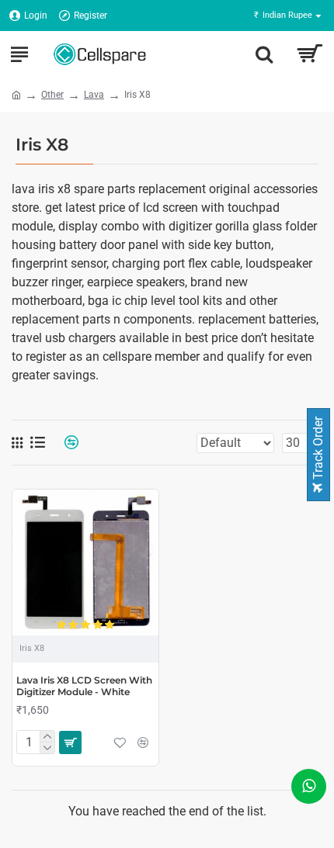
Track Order (318, 450)
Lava (94, 94)
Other (52, 94)
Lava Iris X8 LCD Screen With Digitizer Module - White (84, 686)
